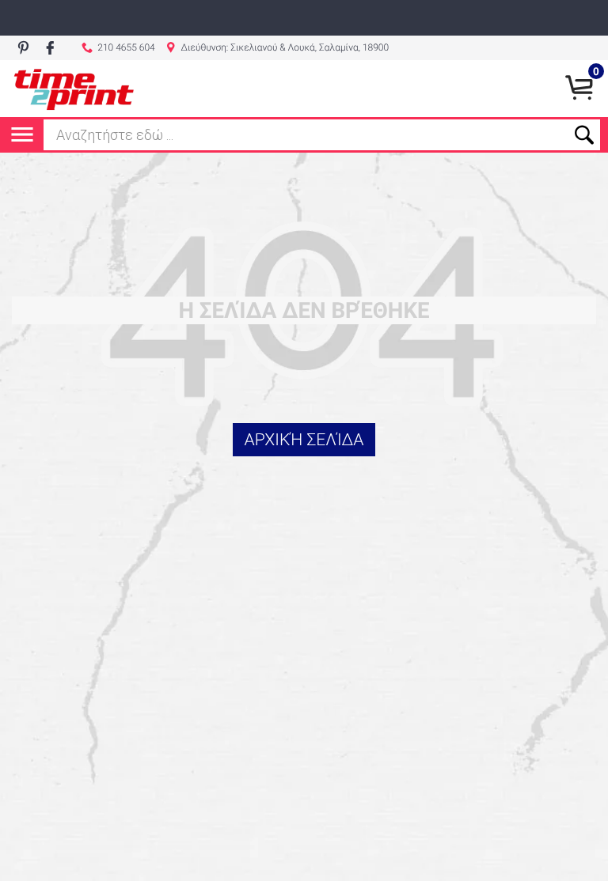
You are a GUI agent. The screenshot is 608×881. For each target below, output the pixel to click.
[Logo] (73, 88)
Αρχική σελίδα (303, 440)
